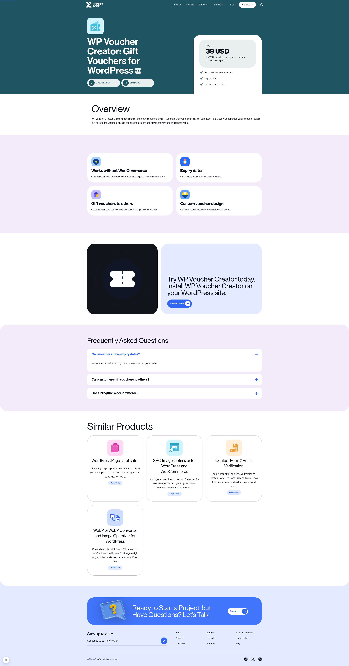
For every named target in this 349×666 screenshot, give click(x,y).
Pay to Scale (115, 483)
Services (203, 4)
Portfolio (190, 4)
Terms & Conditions (245, 632)
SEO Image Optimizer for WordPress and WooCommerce (174, 466)
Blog (232, 4)
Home (178, 632)
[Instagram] (260, 659)
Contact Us (247, 4)
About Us (177, 4)
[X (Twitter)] (253, 659)
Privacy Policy (242, 638)
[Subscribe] (164, 640)
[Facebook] (246, 659)
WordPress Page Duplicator (115, 460)
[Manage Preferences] (6, 660)
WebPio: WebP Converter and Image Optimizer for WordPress (115, 536)
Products (218, 4)
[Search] (261, 4)
